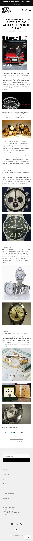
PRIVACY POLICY (7, 498)
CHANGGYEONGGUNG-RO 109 (11, 513)
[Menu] (30, 10)
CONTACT (6, 483)
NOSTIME (14, 535)
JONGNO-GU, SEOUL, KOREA (11, 514)
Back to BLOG (18, 441)
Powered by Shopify (20, 535)
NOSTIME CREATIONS (9, 507)
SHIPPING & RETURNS (9, 494)
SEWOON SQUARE (8, 511)
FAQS (4, 479)
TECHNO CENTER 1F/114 (9, 509)
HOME (5, 470)
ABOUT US (6, 474)
